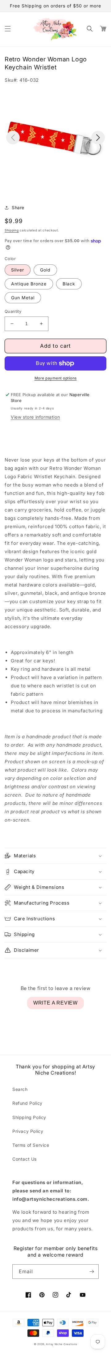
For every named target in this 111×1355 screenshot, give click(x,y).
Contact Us (24, 1159)
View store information (35, 417)
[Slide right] (98, 137)
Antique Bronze (29, 283)
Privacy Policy (27, 1131)
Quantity (13, 311)
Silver (17, 269)
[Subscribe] (91, 1271)
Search (20, 1089)
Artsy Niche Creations (61, 1344)
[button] (7, 28)
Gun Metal (23, 297)
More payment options (56, 378)
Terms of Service (30, 1145)
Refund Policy (27, 1103)
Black (69, 283)
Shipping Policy (29, 1117)
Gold (45, 269)
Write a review (55, 1002)
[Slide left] (13, 137)
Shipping (12, 230)
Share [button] (18, 207)
